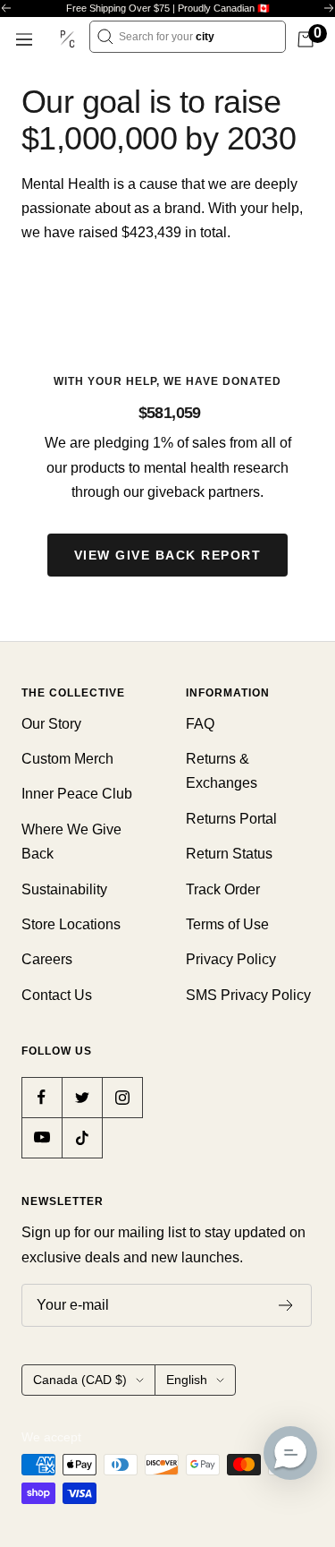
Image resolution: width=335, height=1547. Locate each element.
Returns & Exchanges (221, 771)
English (186, 1379)
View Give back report (168, 555)
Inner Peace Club (76, 793)
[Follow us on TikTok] (82, 1137)
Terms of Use (227, 924)
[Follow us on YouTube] (41, 1137)
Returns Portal (231, 818)
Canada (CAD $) (80, 1379)
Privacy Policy (231, 959)
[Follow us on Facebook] (41, 1097)
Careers (46, 959)
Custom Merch (67, 758)
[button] (290, 1453)
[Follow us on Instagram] (122, 1097)
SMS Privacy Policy (248, 995)
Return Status (229, 853)
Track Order (223, 889)
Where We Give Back (71, 841)
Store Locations (71, 924)
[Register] (286, 1305)
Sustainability (64, 889)
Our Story (51, 723)
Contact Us (56, 995)
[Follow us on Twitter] (82, 1097)
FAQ (200, 723)
